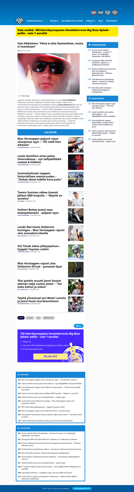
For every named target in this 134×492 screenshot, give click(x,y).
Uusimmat (24, 374)
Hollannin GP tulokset (72, 21)
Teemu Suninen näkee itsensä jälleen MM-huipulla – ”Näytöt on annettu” (39, 195)
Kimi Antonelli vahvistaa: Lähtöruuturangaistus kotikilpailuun (45, 453)
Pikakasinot (111, 21)
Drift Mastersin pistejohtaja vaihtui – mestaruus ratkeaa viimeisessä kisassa (51, 449)
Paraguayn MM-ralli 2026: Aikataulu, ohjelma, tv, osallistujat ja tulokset (49, 439)
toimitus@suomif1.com (82, 488)
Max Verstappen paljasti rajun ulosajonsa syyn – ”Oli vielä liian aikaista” (39, 142)
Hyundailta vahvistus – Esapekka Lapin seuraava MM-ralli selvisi (46, 473)
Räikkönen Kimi (49, 318)
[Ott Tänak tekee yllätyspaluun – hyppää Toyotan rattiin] (75, 252)
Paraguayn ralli (37, 21)
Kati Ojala (20, 201)
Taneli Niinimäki (23, 147)
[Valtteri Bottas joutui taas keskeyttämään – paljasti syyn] (75, 216)
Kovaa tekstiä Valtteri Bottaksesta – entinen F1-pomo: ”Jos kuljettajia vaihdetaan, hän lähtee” (48, 434)
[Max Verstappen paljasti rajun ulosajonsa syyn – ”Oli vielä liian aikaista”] (75, 145)
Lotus (38, 318)
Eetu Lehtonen (22, 236)
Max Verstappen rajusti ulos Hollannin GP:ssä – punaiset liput (39, 264)
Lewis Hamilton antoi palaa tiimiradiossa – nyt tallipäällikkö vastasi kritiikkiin (39, 159)
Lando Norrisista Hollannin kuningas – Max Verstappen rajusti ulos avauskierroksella (40, 230)
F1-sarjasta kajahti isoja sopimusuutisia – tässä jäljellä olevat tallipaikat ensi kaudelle (51, 467)
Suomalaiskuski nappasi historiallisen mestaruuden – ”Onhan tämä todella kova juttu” (39, 176)
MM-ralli (54, 21)
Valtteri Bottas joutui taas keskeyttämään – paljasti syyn (38, 211)
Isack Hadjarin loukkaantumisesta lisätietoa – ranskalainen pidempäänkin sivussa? (50, 458)
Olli (18, 51)
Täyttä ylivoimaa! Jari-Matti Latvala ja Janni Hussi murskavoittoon (41, 299)
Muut (100, 21)
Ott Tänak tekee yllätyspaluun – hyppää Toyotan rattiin (39, 247)
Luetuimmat (25, 428)
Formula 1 (90, 21)
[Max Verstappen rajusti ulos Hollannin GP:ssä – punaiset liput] (75, 269)
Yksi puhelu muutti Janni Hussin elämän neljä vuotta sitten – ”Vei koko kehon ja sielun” (39, 284)
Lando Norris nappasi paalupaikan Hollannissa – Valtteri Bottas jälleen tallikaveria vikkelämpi (49, 477)
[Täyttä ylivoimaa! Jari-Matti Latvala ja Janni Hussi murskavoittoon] (75, 304)
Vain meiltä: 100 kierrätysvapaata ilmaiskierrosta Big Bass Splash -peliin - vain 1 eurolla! (63, 31)
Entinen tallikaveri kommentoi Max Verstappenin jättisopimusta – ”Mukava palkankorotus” (51, 444)
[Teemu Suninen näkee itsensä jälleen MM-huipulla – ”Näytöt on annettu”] (75, 198)
